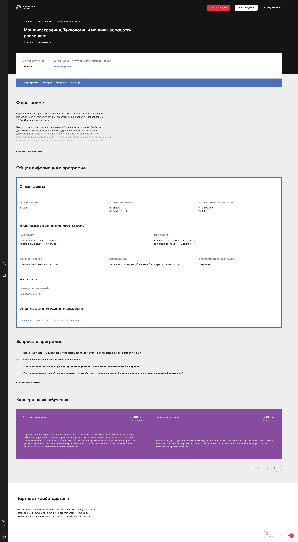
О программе (31, 82)
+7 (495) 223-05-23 (272, 8)
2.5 (54, 70)
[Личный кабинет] (4, 263)
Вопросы (61, 82)
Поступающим (218, 8)
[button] (278, 468)
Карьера (76, 82)
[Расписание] (4, 275)
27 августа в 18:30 (30, 294)
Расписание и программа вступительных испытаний (49, 320)
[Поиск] (4, 251)
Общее (47, 82)
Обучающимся (246, 8)
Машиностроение (62, 66)
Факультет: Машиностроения (38, 42)
